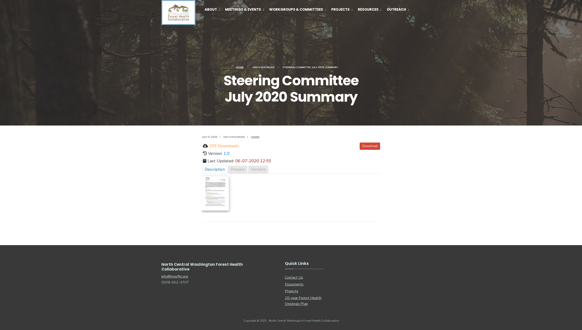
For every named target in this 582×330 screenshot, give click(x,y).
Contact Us (294, 277)
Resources (368, 9)
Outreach (396, 9)
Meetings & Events (243, 9)
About (211, 9)
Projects (340, 9)
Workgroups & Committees (296, 9)
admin (255, 137)
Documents (294, 284)
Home (240, 67)
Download (369, 146)
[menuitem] (214, 8)
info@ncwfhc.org (174, 276)
